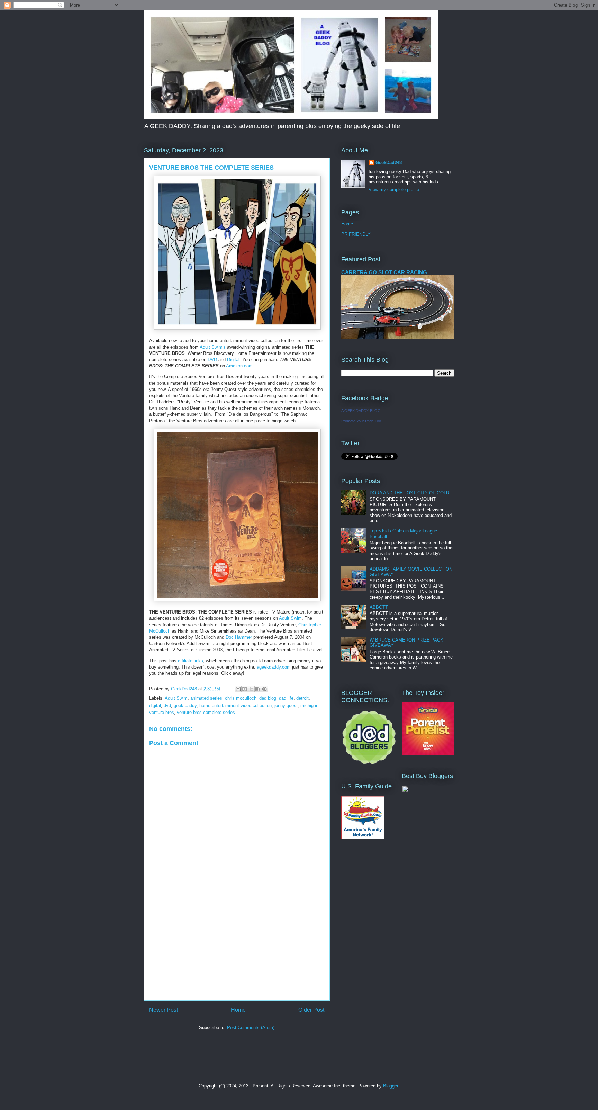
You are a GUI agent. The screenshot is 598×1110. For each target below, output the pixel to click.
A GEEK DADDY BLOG (361, 411)
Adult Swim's (213, 347)
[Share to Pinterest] (264, 689)
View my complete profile (394, 189)
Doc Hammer (239, 637)
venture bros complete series (206, 712)
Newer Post (163, 1010)
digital (155, 705)
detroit (302, 698)
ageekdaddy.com (274, 667)
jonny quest (286, 705)
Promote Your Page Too (361, 421)
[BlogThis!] (244, 689)
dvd (167, 705)
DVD (212, 359)
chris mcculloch (240, 698)
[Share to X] (251, 689)
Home (238, 1010)
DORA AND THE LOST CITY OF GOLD (409, 492)
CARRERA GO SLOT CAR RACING (384, 272)
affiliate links (190, 660)
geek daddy (185, 705)
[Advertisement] (237, 951)
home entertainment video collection (235, 705)
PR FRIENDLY (356, 234)
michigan (309, 705)
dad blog (267, 698)
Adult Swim (290, 618)
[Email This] (238, 689)
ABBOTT (379, 607)
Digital (233, 359)
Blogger (390, 1086)
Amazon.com (239, 365)
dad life (286, 698)
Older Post (311, 1010)
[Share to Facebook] (257, 689)
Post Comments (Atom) (250, 1027)
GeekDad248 (388, 162)
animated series (206, 698)
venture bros (161, 712)
